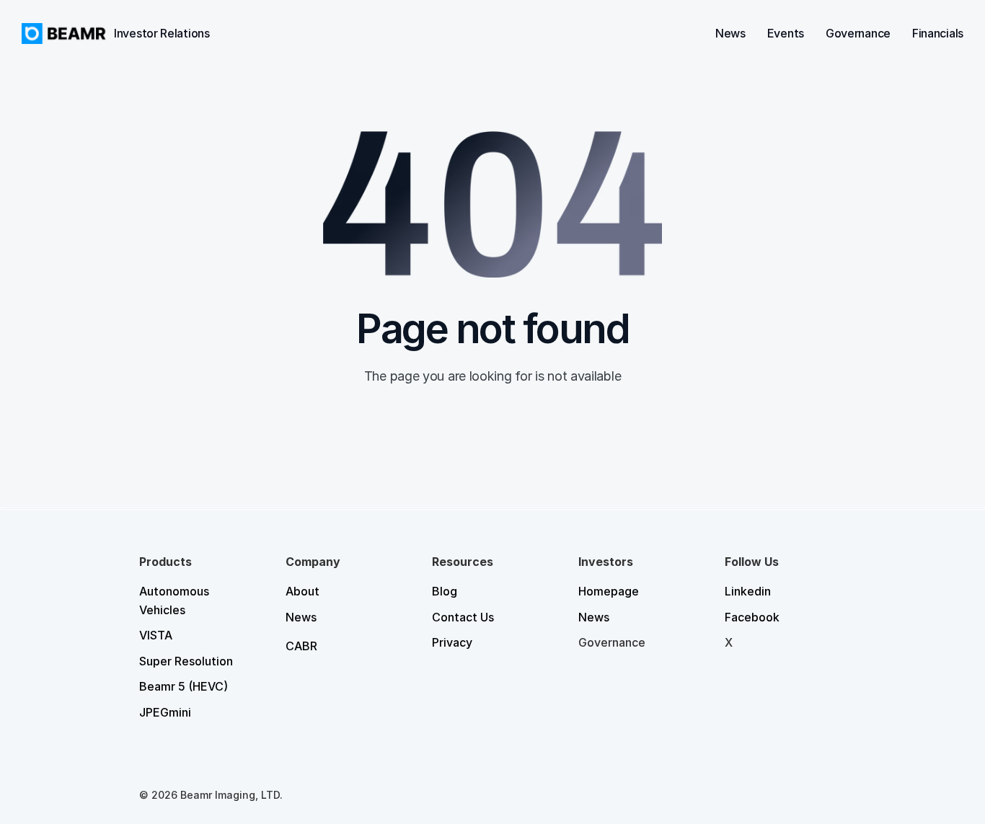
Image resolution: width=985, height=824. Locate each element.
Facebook (752, 617)
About (302, 591)
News (301, 617)
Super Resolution (186, 661)
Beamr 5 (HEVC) (183, 686)
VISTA (155, 635)
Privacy (452, 642)
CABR (301, 646)
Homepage (608, 591)
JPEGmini (165, 712)
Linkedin (748, 591)
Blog (444, 591)
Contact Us (463, 617)
